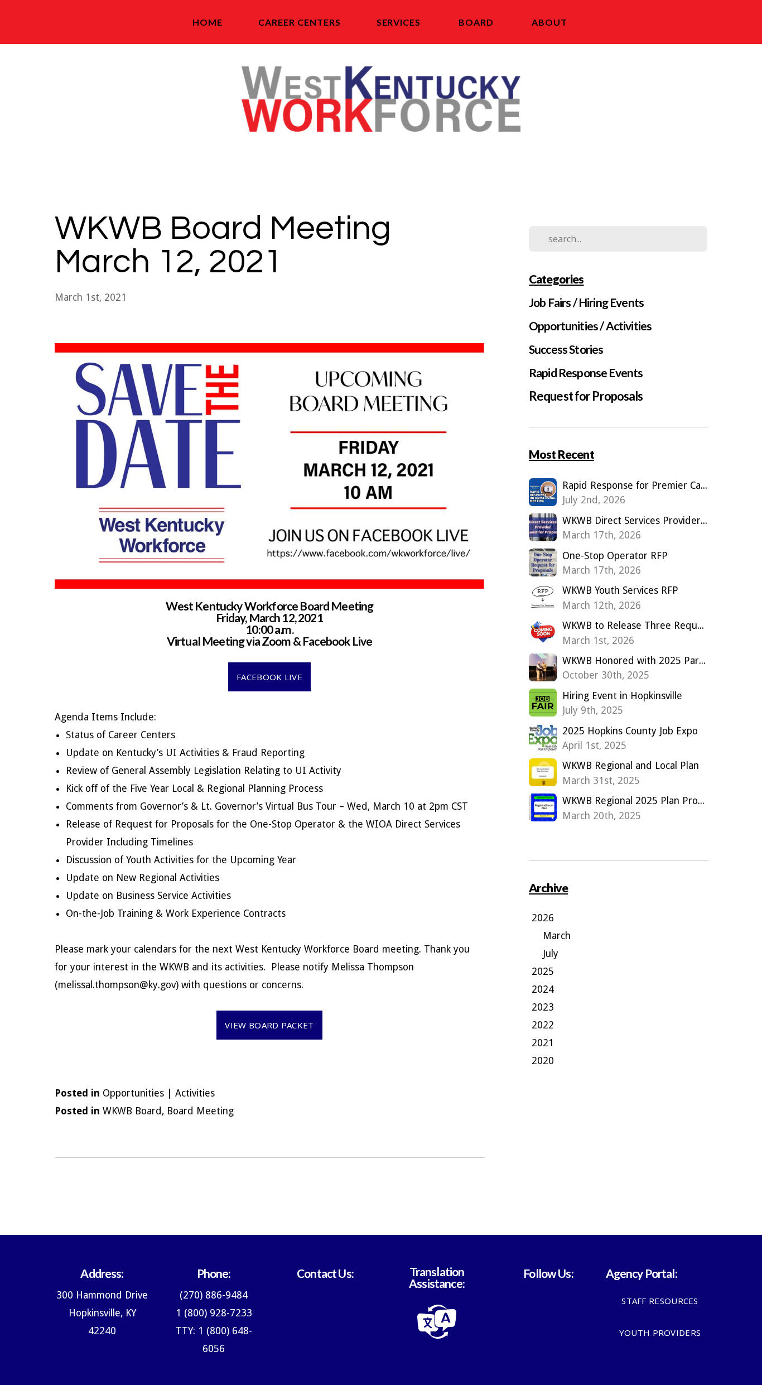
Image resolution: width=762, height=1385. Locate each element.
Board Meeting (200, 1111)
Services (400, 22)
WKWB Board (132, 1111)
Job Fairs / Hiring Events (586, 302)
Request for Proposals (586, 395)
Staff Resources (659, 1300)
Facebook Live (269, 676)
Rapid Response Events (586, 372)
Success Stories (566, 349)
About (551, 22)
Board (477, 22)
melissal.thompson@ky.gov (117, 984)
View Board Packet (269, 1025)
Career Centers (299, 22)
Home (207, 22)
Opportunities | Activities (159, 1093)
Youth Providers (660, 1332)
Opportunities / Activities (590, 326)
